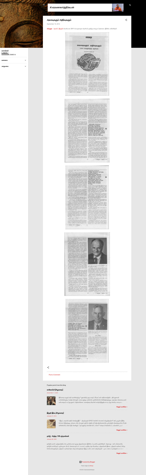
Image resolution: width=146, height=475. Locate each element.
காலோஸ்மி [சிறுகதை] (55, 390)
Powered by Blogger (88, 462)
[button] (126, 20)
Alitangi (91, 465)
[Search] (130, 5)
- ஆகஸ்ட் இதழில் (55, 29)
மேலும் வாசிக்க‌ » (122, 407)
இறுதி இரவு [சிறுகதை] (55, 413)
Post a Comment (54, 375)
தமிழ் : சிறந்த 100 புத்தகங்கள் (58, 436)
